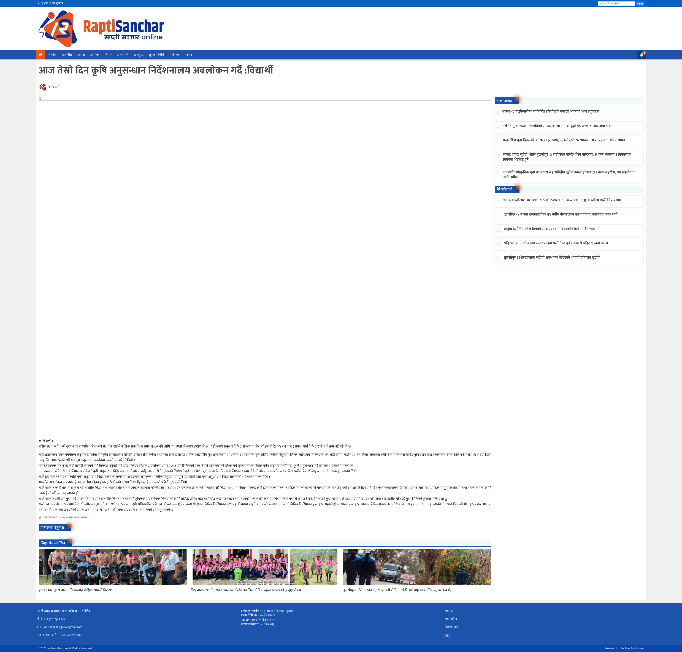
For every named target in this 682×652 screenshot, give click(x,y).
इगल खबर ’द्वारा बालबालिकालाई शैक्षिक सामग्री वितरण (76, 590)
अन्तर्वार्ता (122, 55)
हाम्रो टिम (449, 610)
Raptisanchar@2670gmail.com (62, 626)
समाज (81, 55)
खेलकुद (138, 55)
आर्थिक (94, 55)
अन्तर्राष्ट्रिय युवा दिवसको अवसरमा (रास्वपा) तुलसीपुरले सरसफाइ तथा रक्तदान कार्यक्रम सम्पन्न (563, 140)
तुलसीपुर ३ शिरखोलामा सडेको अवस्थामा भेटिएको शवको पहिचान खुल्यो (552, 258)
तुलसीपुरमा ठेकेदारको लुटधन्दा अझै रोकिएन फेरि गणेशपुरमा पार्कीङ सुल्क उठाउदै (397, 590)
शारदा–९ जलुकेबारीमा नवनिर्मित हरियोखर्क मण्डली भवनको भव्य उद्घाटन (550, 111)
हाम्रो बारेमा (451, 618)
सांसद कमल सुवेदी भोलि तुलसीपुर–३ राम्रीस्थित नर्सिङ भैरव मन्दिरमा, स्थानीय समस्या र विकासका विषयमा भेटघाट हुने (567, 157)
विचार (108, 55)
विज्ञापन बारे (451, 626)
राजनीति (67, 55)
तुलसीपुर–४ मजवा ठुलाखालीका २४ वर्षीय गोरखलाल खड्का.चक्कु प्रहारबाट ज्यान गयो (561, 214)
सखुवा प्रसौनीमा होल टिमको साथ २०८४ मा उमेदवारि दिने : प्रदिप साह (549, 229)
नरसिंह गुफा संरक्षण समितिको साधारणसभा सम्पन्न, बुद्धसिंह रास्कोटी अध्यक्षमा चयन (557, 126)
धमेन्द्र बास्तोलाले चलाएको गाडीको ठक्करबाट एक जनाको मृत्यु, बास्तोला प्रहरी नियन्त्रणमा (562, 200)
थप (188, 55)
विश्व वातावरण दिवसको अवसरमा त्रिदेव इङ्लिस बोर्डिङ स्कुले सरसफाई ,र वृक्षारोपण (246, 590)
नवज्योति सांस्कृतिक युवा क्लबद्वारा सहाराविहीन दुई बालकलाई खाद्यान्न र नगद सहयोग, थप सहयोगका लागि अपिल (569, 174)
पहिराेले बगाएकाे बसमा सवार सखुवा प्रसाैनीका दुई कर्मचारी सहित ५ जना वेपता (556, 243)
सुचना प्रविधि (156, 55)
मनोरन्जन (174, 55)
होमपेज (52, 55)
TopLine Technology (633, 648)
